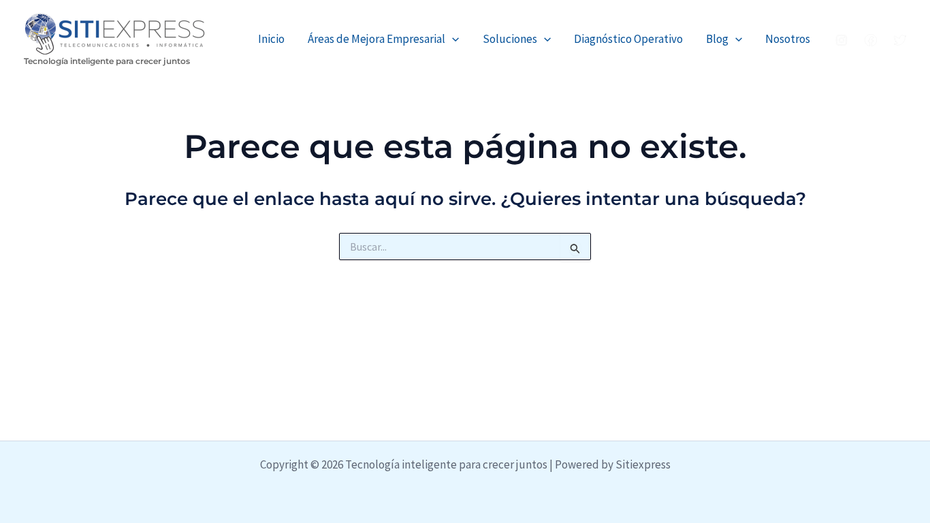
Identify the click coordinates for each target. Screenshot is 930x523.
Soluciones (510, 38)
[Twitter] (900, 40)
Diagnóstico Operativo (628, 38)
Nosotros (787, 38)
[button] (452, 39)
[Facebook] (871, 40)
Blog (717, 38)
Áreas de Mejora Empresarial (376, 38)
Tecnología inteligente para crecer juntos (107, 61)
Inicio (271, 38)
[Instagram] (841, 40)
